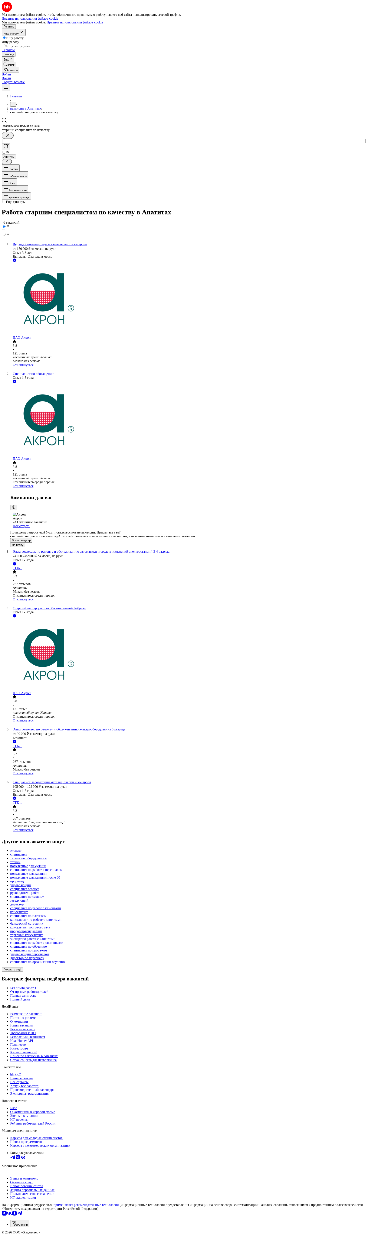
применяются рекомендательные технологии (86, 1205)
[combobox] (21, 126)
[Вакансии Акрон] (188, 299)
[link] (9, 64)
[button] (6, 74)
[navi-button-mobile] (6, 87)
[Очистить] (8, 135)
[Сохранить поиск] (6, 146)
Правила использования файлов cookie (75, 22)
